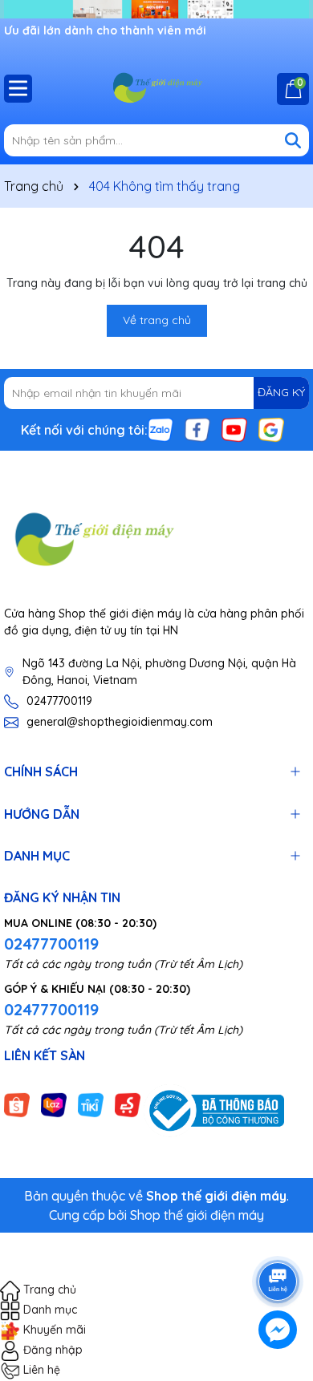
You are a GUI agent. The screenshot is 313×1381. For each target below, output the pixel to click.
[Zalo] (160, 428)
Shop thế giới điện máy (197, 1215)
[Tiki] (91, 1103)
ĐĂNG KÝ (281, 392)
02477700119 (59, 701)
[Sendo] (127, 1103)
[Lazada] (54, 1103)
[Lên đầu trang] (278, 1237)
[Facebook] (197, 428)
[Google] (271, 428)
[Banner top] (156, 8)
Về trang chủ (157, 320)
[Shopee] (17, 1103)
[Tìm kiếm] (293, 140)
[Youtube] (234, 428)
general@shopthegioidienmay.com (119, 722)
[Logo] (156, 88)
